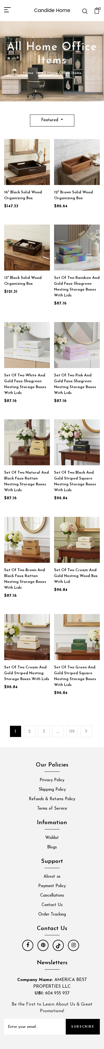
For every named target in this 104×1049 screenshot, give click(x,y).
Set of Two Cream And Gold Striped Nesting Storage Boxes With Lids (26, 673)
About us (52, 877)
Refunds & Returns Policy (52, 799)
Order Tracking (52, 914)
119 (72, 731)
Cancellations (52, 896)
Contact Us (52, 905)
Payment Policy (52, 886)
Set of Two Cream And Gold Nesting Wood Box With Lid (76, 576)
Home (28, 73)
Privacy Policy (52, 780)
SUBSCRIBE (82, 1026)
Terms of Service (52, 809)
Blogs (52, 847)
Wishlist (52, 838)
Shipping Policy (52, 790)
